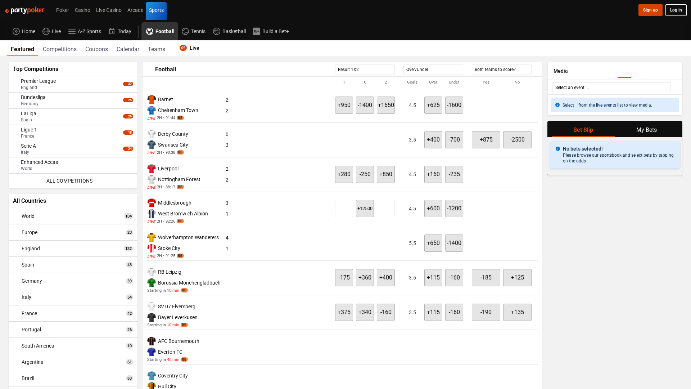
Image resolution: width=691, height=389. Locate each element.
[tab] (22, 48)
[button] (342, 82)
